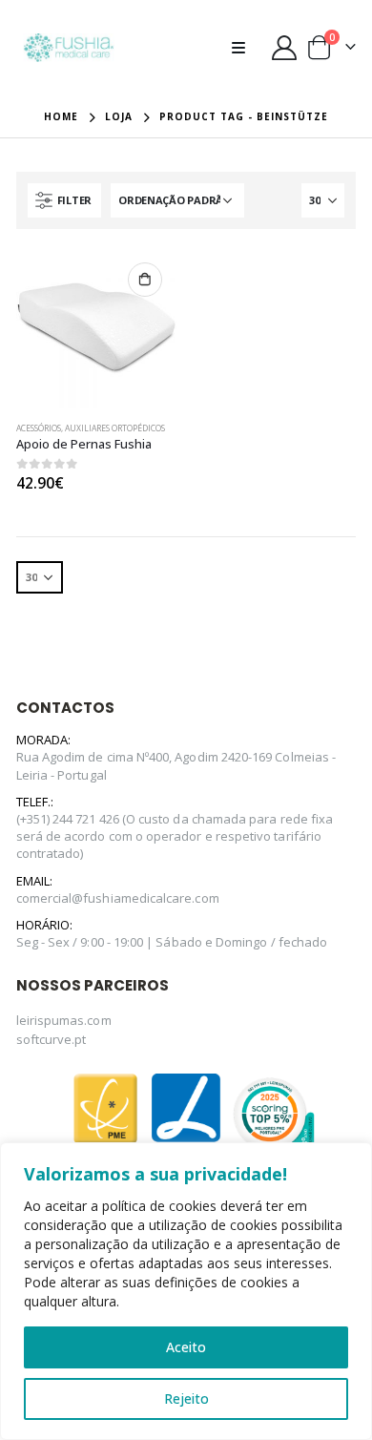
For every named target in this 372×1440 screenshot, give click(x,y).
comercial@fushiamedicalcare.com (117, 898)
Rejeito (186, 1398)
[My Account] (284, 47)
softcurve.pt (51, 1039)
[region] (186, 1291)
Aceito (186, 1347)
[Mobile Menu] (244, 47)
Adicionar (145, 279)
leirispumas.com (64, 1020)
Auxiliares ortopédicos (115, 428)
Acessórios (38, 428)
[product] (96, 328)
